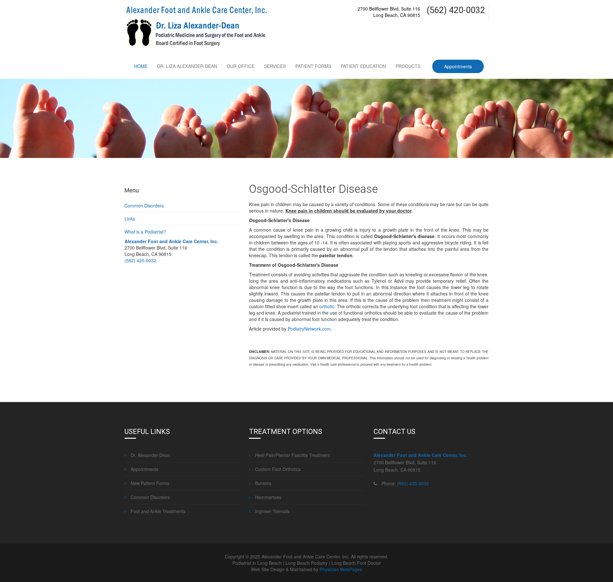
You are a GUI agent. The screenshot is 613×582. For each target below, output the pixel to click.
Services (275, 66)
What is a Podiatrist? (145, 231)
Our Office (240, 66)
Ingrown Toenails (272, 511)
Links (130, 218)
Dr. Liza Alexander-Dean (187, 66)
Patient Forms (313, 66)
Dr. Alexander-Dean (149, 455)
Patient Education (363, 66)
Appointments (458, 66)
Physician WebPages (341, 569)
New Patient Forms (149, 483)
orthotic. (327, 306)
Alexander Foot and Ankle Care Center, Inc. (171, 241)
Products (408, 66)
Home (141, 66)
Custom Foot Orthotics (277, 469)
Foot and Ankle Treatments (157, 511)
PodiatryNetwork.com (309, 328)
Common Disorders (144, 205)
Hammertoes (267, 497)
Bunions (262, 483)
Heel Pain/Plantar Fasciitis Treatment (292, 455)
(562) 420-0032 (140, 260)
